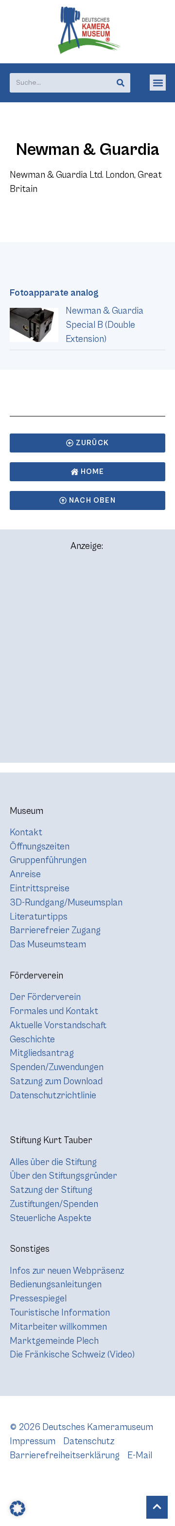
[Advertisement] (87, 661)
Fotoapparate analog (54, 292)
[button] (158, 83)
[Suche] (120, 83)
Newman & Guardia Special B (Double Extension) (104, 324)
